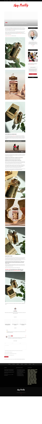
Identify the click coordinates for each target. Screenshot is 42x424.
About (19, 0)
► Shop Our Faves (24, 0)
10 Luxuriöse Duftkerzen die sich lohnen (20, 375)
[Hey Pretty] (21, 5)
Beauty (7, 0)
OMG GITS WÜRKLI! (19, 33)
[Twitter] (2, 31)
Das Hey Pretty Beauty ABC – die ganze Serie (21, 369)
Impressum (21, 393)
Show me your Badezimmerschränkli (20, 371)
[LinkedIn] (2, 34)
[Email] (2, 35)
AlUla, (12, 29)
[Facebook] (2, 30)
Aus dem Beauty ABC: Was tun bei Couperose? (21, 370)
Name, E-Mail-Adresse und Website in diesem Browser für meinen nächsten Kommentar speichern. (14, 350)
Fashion (10, 0)
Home (4, 0)
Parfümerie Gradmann (17, 270)
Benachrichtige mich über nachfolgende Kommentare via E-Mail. (10, 353)
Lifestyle (14, 0)
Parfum (6, 22)
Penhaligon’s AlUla (14, 135)
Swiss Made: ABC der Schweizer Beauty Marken (21, 372)
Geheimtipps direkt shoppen (31, 64)
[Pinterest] (2, 32)
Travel (17, 0)
